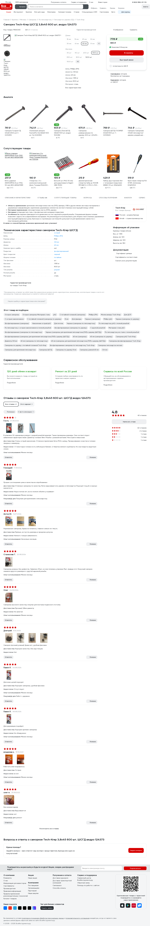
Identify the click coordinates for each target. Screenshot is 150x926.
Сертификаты (9, 886)
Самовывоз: (115, 74)
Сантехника (104, 12)
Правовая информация (12, 891)
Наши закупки (33, 893)
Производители (9, 888)
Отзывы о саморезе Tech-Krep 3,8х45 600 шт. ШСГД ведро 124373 (47, 398)
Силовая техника (64, 12)
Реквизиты (8, 878)
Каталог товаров (10, 899)
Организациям (33, 888)
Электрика (51, 12)
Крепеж (29, 12)
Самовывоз (57, 885)
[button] (11, 404)
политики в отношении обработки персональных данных (43, 918)
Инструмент (18, 12)
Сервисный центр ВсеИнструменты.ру (85, 879)
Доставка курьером (60, 878)
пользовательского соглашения (77, 918)
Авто (113, 12)
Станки (76, 12)
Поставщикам (33, 885)
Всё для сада (39, 12)
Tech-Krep (120, 208)
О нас (6, 881)
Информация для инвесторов (15, 883)
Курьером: (115, 80)
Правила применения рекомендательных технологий (16, 895)
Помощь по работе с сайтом (88, 885)
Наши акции (32, 878)
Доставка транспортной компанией (62, 882)
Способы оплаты (59, 888)
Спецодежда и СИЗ (89, 12)
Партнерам (32, 891)
